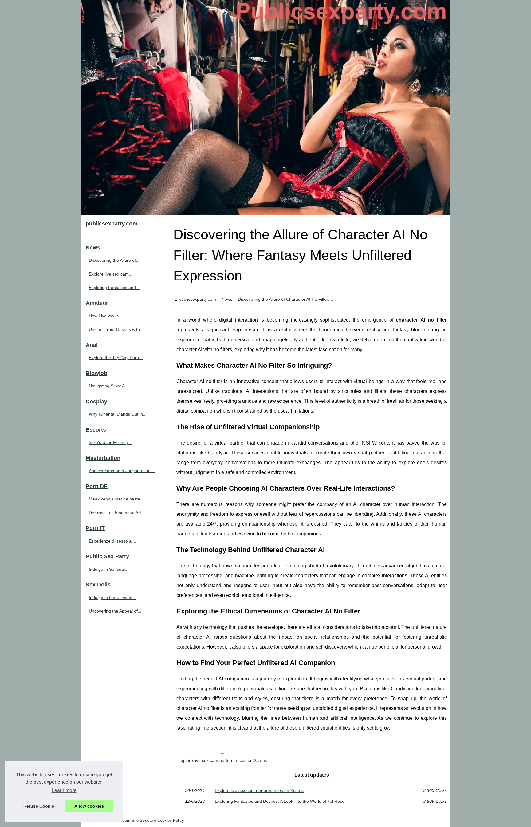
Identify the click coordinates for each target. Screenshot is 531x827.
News (227, 299)
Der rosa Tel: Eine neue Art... (117, 512)
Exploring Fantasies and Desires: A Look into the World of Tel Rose (279, 801)
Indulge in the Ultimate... (112, 597)
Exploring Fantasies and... (114, 287)
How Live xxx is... (105, 315)
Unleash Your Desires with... (116, 329)
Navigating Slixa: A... (108, 385)
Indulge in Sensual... (108, 569)
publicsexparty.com (197, 299)
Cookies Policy (170, 820)
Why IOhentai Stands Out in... (118, 414)
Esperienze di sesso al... (112, 541)
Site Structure (144, 820)
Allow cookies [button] (89, 806)
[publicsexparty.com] (265, 107)
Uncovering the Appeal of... (115, 611)
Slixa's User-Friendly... (110, 442)
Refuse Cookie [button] (38, 806)
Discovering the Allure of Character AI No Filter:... (285, 299)
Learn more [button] (64, 790)
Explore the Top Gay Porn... (116, 357)
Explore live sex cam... (110, 274)
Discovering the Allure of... (114, 260)
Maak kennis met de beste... (116, 498)
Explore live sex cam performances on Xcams (222, 760)
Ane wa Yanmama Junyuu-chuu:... (122, 470)
